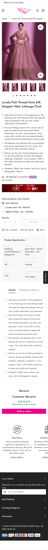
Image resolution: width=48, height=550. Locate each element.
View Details (30, 276)
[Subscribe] (43, 492)
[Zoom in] (41, 75)
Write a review (24, 411)
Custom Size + (18, 207)
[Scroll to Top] (43, 536)
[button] (43, 10)
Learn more (16, 457)
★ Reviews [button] (45, 277)
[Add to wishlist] (41, 27)
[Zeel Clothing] (24, 10)
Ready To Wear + (19, 211)
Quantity (5, 217)
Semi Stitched (12, 203)
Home (4, 18)
